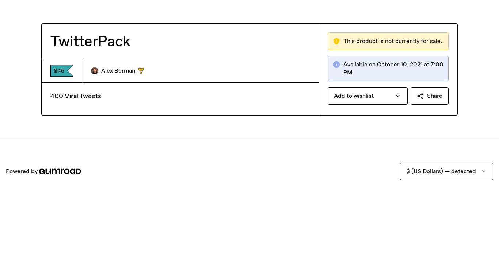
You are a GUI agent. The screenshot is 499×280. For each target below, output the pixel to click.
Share (434, 95)
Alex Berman (122, 71)
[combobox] (368, 96)
